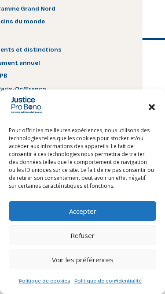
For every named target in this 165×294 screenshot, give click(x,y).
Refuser (82, 235)
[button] (151, 107)
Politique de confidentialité (108, 281)
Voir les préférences (83, 259)
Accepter (82, 211)
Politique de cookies (44, 281)
